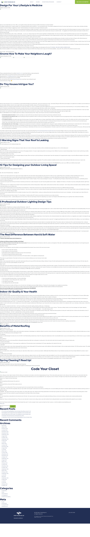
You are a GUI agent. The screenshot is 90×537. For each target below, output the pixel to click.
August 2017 (4, 460)
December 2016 (5, 466)
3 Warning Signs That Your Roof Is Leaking (24, 140)
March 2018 (4, 451)
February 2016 (5, 472)
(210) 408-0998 (72, 512)
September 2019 (5, 439)
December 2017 (5, 454)
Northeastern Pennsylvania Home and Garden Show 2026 (13, 415)
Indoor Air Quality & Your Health (18, 291)
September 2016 (5, 469)
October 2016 (4, 467)
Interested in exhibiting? (18, 518)
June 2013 (4, 482)
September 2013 (5, 478)
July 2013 (4, 481)
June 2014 (4, 475)
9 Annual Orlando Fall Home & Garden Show (45, 130)
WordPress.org (5, 506)
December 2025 (5, 431)
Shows (38, 1)
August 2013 (4, 479)
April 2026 (4, 425)
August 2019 (4, 440)
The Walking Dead (10, 76)
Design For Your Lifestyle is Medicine (21, 5)
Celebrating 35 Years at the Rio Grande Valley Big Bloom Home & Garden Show (17, 417)
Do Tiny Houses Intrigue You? (17, 84)
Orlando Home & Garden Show (15, 79)
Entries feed (4, 503)
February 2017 (5, 463)
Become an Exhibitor (82, 2)
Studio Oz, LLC (19, 73)
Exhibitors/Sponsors (48, 1)
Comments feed (5, 504)
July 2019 (4, 442)
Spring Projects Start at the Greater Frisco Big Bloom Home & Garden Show (16, 414)
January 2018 (4, 452)
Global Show (4, 490)
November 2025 (5, 433)
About (31, 1)
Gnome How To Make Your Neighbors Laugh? (26, 53)
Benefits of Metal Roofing (15, 326)
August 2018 (4, 448)
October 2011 (4, 485)
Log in (3, 501)
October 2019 (4, 437)
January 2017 (4, 464)
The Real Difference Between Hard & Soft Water (27, 234)
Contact (59, 1)
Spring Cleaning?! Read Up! (15, 360)
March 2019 (4, 443)
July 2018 (4, 449)
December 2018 (5, 446)
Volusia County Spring (6, 496)
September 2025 (5, 434)
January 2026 (4, 430)
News (3, 492)
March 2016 (4, 470)
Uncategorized (5, 495)
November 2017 (5, 455)
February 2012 (5, 484)
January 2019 (4, 445)
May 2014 (4, 476)
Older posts (2, 403)
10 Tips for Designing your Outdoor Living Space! (28, 165)
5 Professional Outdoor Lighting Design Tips (25, 201)
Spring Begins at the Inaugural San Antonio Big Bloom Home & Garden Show (16, 412)
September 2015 (5, 473)
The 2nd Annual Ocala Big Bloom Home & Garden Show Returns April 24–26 (16, 411)
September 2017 (5, 458)
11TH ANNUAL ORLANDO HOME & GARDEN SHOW (60, 47)
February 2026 (5, 428)
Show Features (5, 493)
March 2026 (4, 427)
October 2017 (4, 457)
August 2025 (4, 436)
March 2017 (4, 461)
